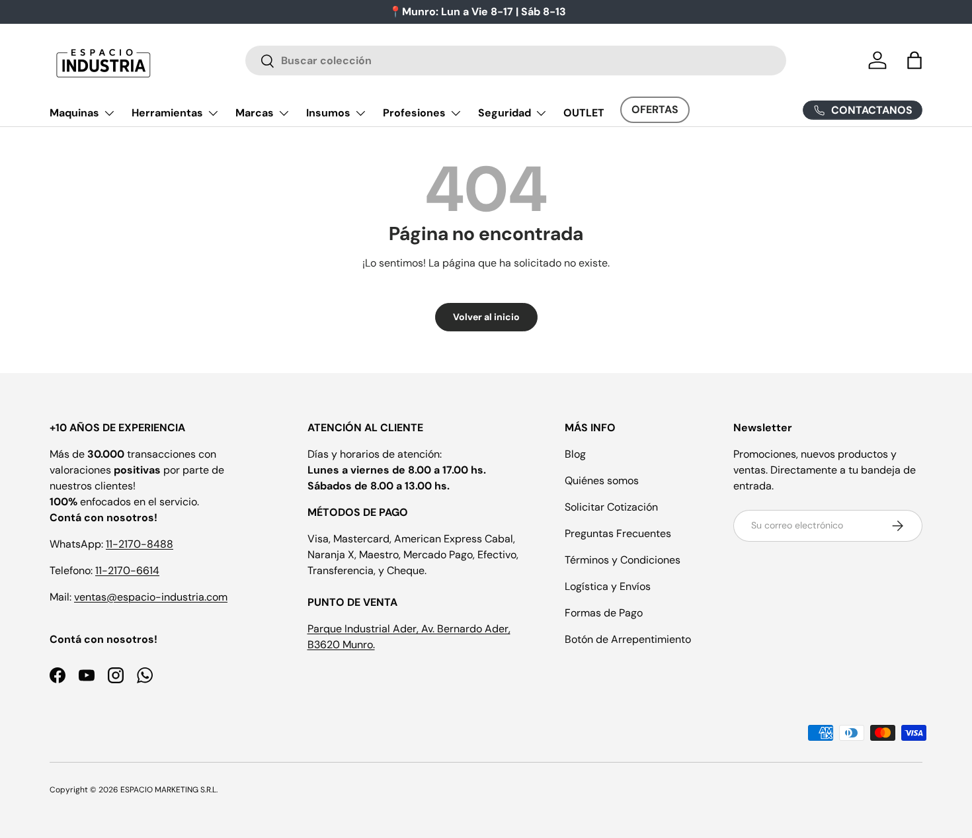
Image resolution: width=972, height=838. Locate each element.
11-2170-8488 (139, 544)
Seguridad (504, 113)
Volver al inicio (486, 317)
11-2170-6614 (127, 570)
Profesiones (414, 113)
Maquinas (74, 113)
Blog (575, 454)
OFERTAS (654, 109)
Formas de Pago (604, 613)
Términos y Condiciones (622, 560)
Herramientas (167, 113)
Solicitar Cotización (611, 507)
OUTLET (583, 113)
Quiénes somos (602, 480)
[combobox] (516, 60)
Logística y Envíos (608, 586)
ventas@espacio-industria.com (150, 597)
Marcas (254, 113)
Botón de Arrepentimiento (628, 639)
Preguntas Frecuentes (618, 533)
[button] (914, 60)
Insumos (328, 113)
